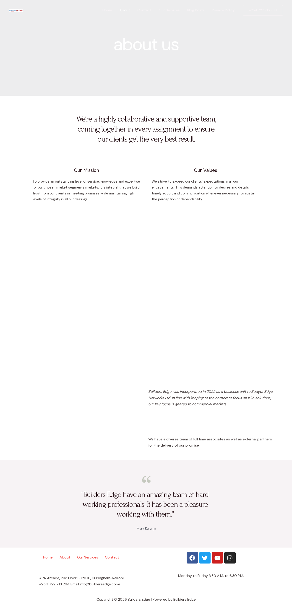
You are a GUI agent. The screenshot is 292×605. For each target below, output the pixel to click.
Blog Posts (196, 10)
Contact (144, 10)
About (124, 10)
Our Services (169, 10)
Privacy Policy (223, 10)
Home (107, 10)
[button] (263, 10)
